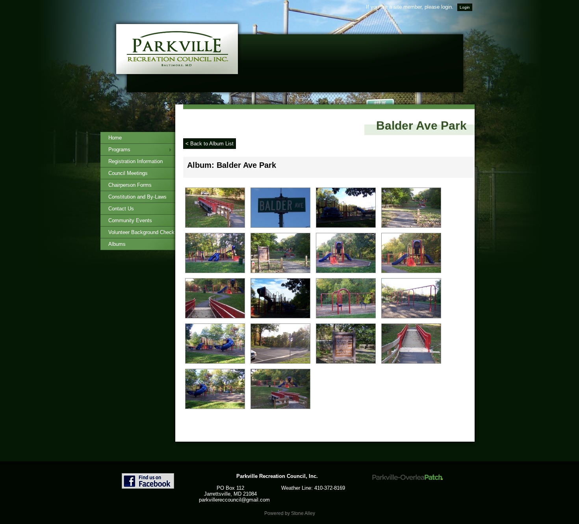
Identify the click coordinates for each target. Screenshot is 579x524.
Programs (119, 149)
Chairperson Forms (130, 185)
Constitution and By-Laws (137, 197)
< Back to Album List (210, 144)
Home (115, 138)
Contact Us (121, 209)
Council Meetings (128, 173)
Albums (117, 244)
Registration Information (135, 161)
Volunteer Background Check (141, 232)
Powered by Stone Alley (289, 513)
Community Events (130, 220)
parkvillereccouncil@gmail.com (234, 500)
